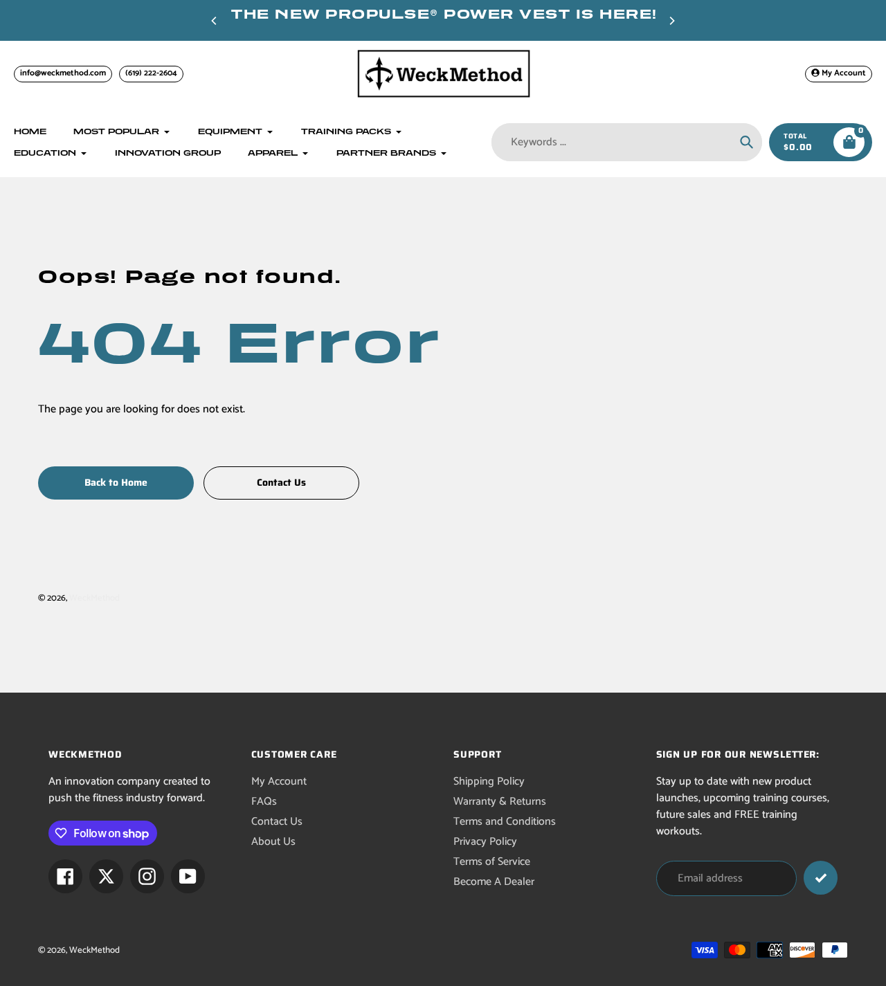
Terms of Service (491, 861)
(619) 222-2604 (151, 73)
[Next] (671, 21)
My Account (279, 781)
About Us (273, 841)
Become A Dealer (493, 882)
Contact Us (276, 821)
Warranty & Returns (499, 801)
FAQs (264, 801)
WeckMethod (94, 598)
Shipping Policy (489, 781)
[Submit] (821, 878)
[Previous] (215, 21)
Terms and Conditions (504, 821)
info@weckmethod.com (63, 73)
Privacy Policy (485, 841)
